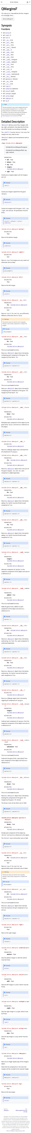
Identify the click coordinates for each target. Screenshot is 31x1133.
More (11, 15)
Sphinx (12, 1131)
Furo (24, 1131)
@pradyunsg (19, 1131)
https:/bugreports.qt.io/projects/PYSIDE (12, 116)
